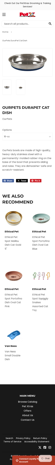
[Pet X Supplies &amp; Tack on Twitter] (39, 447)
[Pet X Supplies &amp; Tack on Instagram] (49, 447)
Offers (27, 410)
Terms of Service (12, 441)
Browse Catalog (27, 402)
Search (9, 438)
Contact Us (27, 420)
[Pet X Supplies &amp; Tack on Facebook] (45, 447)
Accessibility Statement (36, 441)
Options (7, 130)
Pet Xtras (27, 406)
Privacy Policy (23, 438)
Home (5, 31)
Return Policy (40, 438)
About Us (27, 415)
